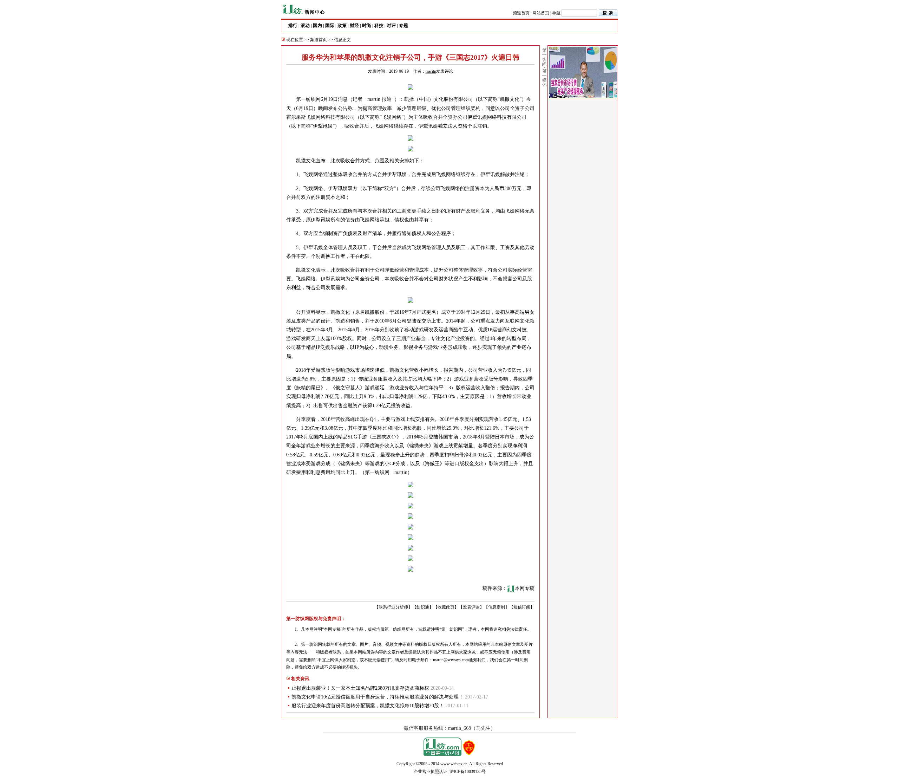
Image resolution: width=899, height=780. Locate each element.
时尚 (366, 25)
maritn (431, 71)
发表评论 (444, 71)
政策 (342, 25)
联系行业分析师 (393, 607)
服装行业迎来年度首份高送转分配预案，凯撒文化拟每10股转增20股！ (367, 705)
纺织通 (422, 607)
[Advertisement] (583, 207)
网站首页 (540, 13)
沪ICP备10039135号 (468, 771)
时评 (391, 25)
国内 (317, 25)
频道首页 (521, 13)
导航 (556, 13)
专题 (403, 25)
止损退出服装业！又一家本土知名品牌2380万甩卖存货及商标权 (360, 688)
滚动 (305, 25)
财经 (354, 25)
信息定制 (496, 607)
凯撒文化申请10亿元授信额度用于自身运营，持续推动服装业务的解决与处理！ (377, 697)
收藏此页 (446, 607)
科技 (378, 25)
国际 (329, 25)
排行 (292, 25)
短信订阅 (521, 607)
